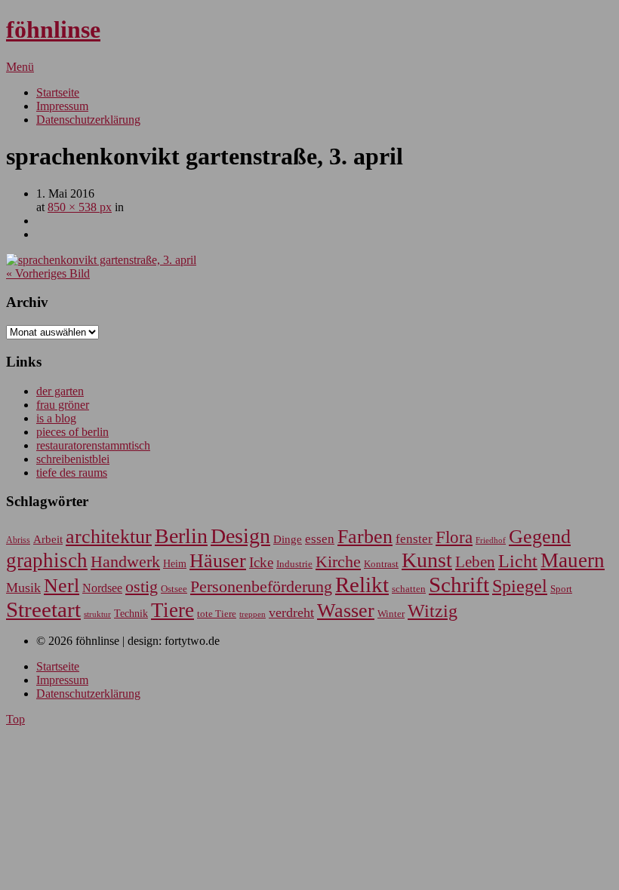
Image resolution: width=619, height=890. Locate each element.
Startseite (57, 92)
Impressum (62, 106)
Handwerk (125, 562)
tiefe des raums (71, 472)
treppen (252, 613)
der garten (60, 391)
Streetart (43, 609)
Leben (475, 562)
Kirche (338, 562)
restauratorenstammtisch (93, 445)
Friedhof (491, 540)
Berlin (181, 536)
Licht (517, 561)
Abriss (18, 540)
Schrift (459, 584)
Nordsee (102, 588)
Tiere (172, 610)
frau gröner (62, 404)
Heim (174, 563)
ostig (141, 587)
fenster (414, 539)
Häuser (217, 561)
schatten (409, 589)
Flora (454, 537)
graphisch (47, 560)
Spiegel (519, 585)
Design (240, 536)
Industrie (294, 563)
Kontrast (381, 564)
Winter (391, 614)
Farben (365, 537)
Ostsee (174, 588)
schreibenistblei (72, 459)
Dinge (287, 539)
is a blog (56, 418)
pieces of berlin (72, 431)
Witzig (432, 611)
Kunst (427, 560)
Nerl (61, 586)
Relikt (362, 584)
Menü (20, 66)
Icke (261, 562)
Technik (131, 613)
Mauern (572, 560)
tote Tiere (216, 613)
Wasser (345, 610)
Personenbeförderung (261, 586)
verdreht (291, 612)
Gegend (540, 537)
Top (15, 719)
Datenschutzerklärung (88, 119)
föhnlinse (53, 29)
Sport (561, 588)
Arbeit (48, 538)
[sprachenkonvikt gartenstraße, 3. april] (101, 259)
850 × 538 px (80, 207)
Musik (23, 587)
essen (319, 539)
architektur (109, 537)
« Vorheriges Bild (48, 273)
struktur (97, 614)
